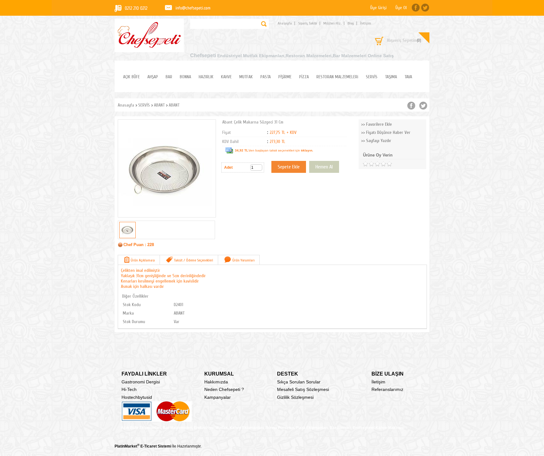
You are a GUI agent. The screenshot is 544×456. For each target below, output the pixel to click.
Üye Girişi (378, 7)
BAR (169, 77)
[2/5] (368, 164)
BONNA (185, 77)
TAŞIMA (391, 77)
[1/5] (365, 164)
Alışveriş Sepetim (404, 40)
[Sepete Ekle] (288, 167)
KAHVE (226, 77)
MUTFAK (246, 77)
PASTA (265, 77)
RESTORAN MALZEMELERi (337, 77)
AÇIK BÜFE (131, 77)
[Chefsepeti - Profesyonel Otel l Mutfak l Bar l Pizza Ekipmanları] (149, 46)
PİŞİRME (285, 77)
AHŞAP (152, 77)
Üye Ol (401, 7)
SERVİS (371, 77)
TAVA (408, 77)
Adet (228, 167)
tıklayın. (307, 150)
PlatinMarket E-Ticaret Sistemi (143, 446)
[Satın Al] (324, 167)
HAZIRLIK (206, 77)
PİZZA (304, 77)
